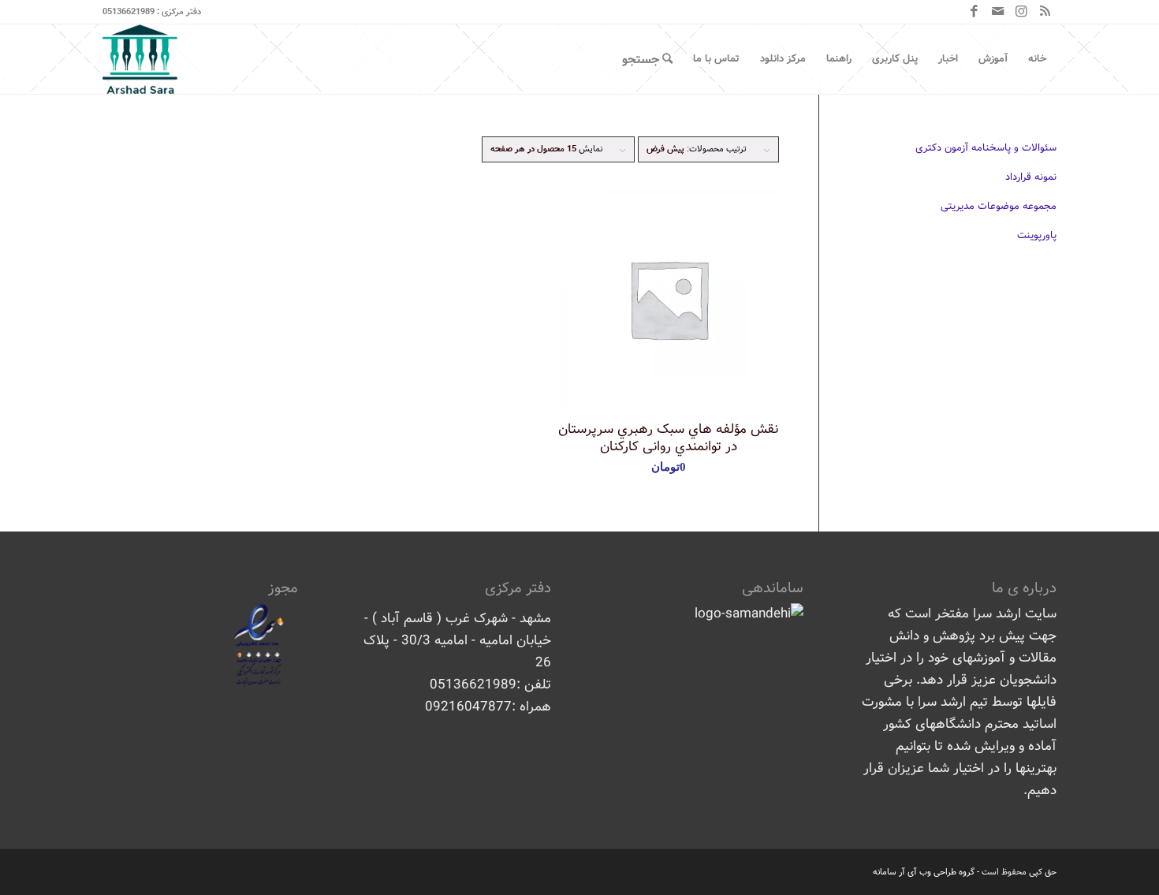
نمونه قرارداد (1031, 177)
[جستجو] (647, 59)
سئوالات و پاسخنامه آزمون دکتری (986, 148)
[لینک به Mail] (997, 12)
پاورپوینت (1037, 235)
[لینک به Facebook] (974, 12)
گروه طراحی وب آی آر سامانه (924, 872)
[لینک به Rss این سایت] (1045, 12)
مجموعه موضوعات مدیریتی (999, 206)
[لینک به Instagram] (1021, 12)
